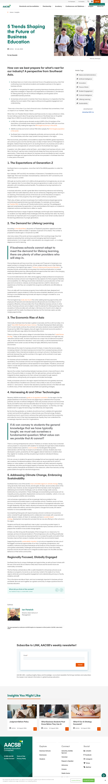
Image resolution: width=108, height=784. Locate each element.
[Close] (105, 780)
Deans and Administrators (87, 75)
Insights (17, 12)
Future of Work (83, 87)
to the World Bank (20, 228)
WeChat (88, 767)
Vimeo (88, 763)
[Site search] (88, 1)
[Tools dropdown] (91, 1)
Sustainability (83, 103)
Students (42, 759)
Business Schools (45, 751)
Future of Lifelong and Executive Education (46, 267)
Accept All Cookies (89, 780)
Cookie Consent (9, 758)
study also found (26, 300)
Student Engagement (85, 91)
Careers (64, 769)
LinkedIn (88, 751)
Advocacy (65, 765)
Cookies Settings (75, 780)
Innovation (82, 83)
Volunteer (65, 757)
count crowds (32, 448)
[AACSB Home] (7, 6)
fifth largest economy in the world (46, 125)
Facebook (88, 755)
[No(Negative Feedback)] (61, 590)
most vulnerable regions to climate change (44, 484)
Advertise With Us (88, 112)
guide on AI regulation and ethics (37, 397)
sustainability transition (29, 541)
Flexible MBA (14, 204)
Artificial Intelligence (85, 79)
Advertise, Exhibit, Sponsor (67, 752)
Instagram (89, 759)
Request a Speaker (67, 761)
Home (11, 12)
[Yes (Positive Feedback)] (57, 590)
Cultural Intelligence (85, 95)
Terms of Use (21, 756)
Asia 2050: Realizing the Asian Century (24, 325)
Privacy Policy (21, 758)
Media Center (66, 773)
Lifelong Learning (84, 99)
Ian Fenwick (13, 55)
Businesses (43, 755)
